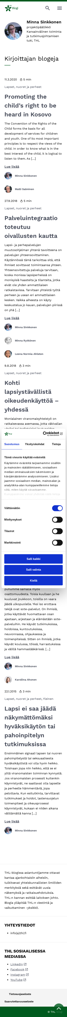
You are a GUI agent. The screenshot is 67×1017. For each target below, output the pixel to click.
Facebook (17, 969)
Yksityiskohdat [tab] (34, 444)
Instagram (17, 974)
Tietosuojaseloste (20, 994)
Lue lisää (11, 167)
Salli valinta (33, 569)
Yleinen (48, 699)
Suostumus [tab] (11, 444)
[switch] (57, 520)
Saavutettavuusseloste (19, 1001)
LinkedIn (16, 964)
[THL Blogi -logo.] (14, 8)
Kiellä (33, 580)
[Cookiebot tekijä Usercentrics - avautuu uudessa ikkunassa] (47, 433)
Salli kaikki (33, 558)
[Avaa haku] (48, 8)
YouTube (16, 980)
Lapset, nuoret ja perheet (23, 87)
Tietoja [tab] (56, 444)
